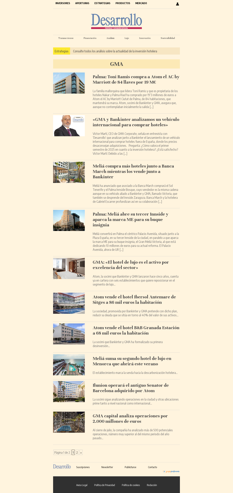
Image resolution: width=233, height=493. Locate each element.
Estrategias (102, 3)
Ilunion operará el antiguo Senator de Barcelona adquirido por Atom (131, 388)
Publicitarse (130, 467)
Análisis (110, 38)
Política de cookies (131, 485)
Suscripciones (83, 467)
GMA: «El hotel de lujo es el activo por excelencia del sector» (131, 265)
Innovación (145, 38)
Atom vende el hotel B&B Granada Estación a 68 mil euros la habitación (136, 330)
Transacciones (65, 38)
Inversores (62, 3)
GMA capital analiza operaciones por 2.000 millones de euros (130, 418)
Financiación (90, 38)
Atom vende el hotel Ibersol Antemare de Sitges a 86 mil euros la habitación (134, 299)
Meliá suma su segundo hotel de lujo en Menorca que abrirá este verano (132, 361)
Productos (123, 3)
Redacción (152, 485)
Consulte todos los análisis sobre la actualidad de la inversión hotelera (115, 51)
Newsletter (107, 467)
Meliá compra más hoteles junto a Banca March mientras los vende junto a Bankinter (133, 171)
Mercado (141, 3)
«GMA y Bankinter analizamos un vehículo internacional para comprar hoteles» (136, 122)
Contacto (152, 467)
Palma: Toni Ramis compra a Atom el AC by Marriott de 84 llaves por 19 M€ (136, 79)
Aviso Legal (81, 485)
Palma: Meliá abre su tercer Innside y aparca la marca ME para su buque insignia (130, 219)
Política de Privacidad (104, 485)
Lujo (127, 38)
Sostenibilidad (168, 38)
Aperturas (82, 3)
